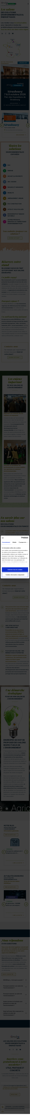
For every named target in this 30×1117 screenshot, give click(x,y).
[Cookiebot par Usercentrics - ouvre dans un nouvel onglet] (21, 538)
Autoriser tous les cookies (15, 569)
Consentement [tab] (6, 542)
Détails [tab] (14, 542)
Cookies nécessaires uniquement (15, 574)
